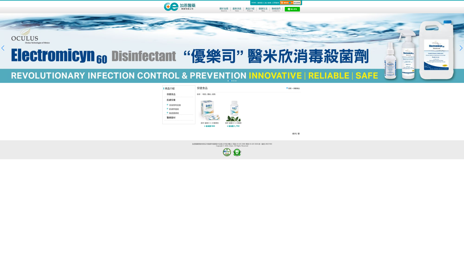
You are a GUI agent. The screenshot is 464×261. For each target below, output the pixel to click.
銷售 (214, 94)
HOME (253, 3)
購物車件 (292, 3)
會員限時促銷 (175, 105)
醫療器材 (171, 117)
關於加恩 (224, 9)
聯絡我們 (276, 9)
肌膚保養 (171, 100)
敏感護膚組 (174, 113)
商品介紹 (250, 9)
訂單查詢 (276, 3)
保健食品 (171, 94)
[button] (228, 80)
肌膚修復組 (174, 109)
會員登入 (261, 3)
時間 (204, 94)
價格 (209, 94)
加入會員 (268, 3)
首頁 (289, 88)
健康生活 (263, 9)
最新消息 (237, 9)
